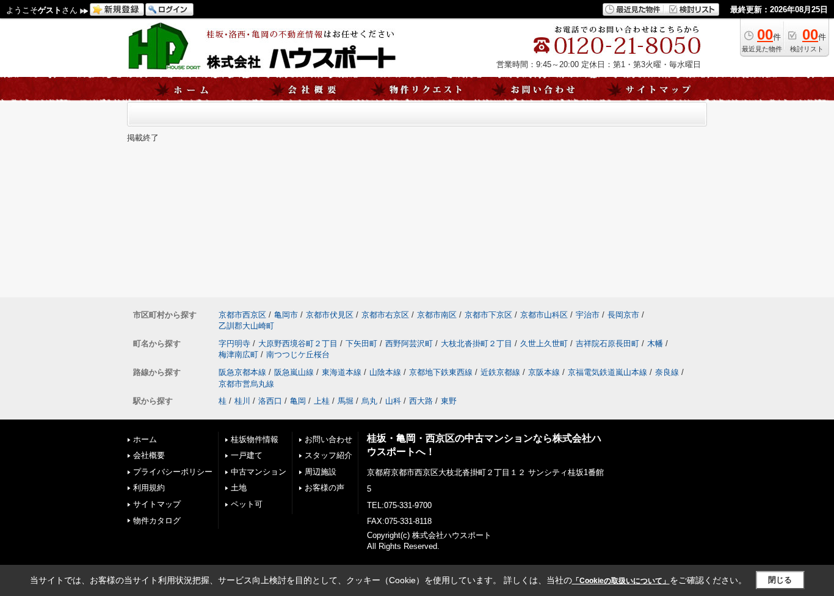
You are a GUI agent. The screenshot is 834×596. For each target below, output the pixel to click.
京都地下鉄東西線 (441, 372)
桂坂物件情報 (254, 439)
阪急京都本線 (242, 372)
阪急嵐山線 (294, 372)
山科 (393, 400)
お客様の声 (324, 487)
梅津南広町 (238, 354)
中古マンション (258, 471)
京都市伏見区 (330, 314)
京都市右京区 (385, 314)
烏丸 (369, 400)
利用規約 (149, 487)
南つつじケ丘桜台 (298, 354)
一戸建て (247, 455)
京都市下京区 (488, 314)
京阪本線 (544, 372)
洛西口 (270, 400)
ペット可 (247, 504)
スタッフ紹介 (328, 455)
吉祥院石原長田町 (607, 343)
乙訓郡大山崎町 (246, 325)
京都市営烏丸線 (246, 383)
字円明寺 (234, 343)
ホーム (145, 439)
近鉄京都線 (500, 372)
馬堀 (346, 400)
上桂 (322, 400)
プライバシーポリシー (172, 471)
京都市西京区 (242, 314)
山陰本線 (385, 372)
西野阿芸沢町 (409, 343)
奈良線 (667, 372)
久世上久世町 (544, 343)
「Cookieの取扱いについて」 (621, 580)
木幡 (655, 343)
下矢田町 (361, 343)
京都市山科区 (544, 314)
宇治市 (588, 314)
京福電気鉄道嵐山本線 (607, 372)
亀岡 (298, 400)
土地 (239, 487)
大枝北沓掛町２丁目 (476, 343)
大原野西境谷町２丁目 (298, 343)
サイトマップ (157, 504)
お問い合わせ (328, 439)
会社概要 (149, 455)
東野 (449, 400)
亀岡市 (286, 314)
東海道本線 (341, 372)
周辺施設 (320, 471)
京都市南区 (437, 314)
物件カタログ (157, 520)
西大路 (421, 400)
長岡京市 (623, 314)
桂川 (242, 400)
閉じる (780, 579)
